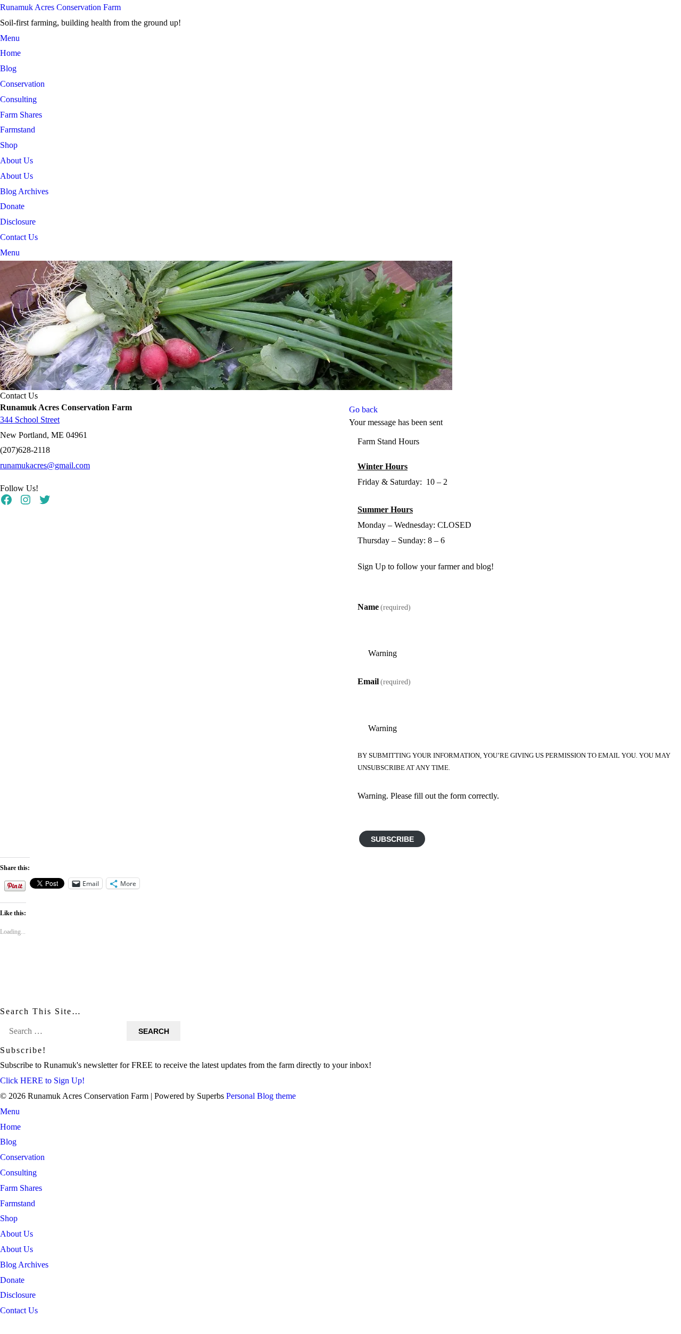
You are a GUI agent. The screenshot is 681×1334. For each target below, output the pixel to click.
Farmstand (17, 129)
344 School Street (30, 419)
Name (384, 606)
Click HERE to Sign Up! (42, 1080)
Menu (10, 38)
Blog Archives (24, 191)
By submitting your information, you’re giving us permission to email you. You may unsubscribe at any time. (514, 761)
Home (10, 52)
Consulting (18, 99)
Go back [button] (363, 408)
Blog (8, 68)
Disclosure (18, 221)
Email (384, 681)
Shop (9, 145)
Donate (12, 206)
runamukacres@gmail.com (45, 465)
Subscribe (392, 838)
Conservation (22, 83)
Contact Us (19, 237)
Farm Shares (21, 114)
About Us (16, 160)
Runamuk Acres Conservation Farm (60, 7)
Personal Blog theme (261, 1095)
